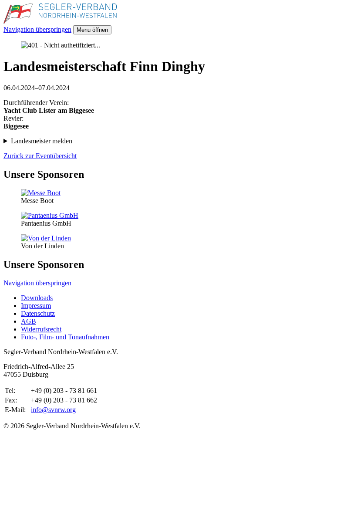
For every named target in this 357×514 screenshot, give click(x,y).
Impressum (36, 305)
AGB (28, 321)
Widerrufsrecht (41, 329)
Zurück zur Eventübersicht (40, 155)
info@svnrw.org (53, 409)
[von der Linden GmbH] (46, 238)
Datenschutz (38, 313)
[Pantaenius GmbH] (49, 215)
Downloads (37, 297)
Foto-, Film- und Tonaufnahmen (65, 337)
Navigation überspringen (37, 29)
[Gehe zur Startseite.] (60, 21)
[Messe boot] (41, 192)
